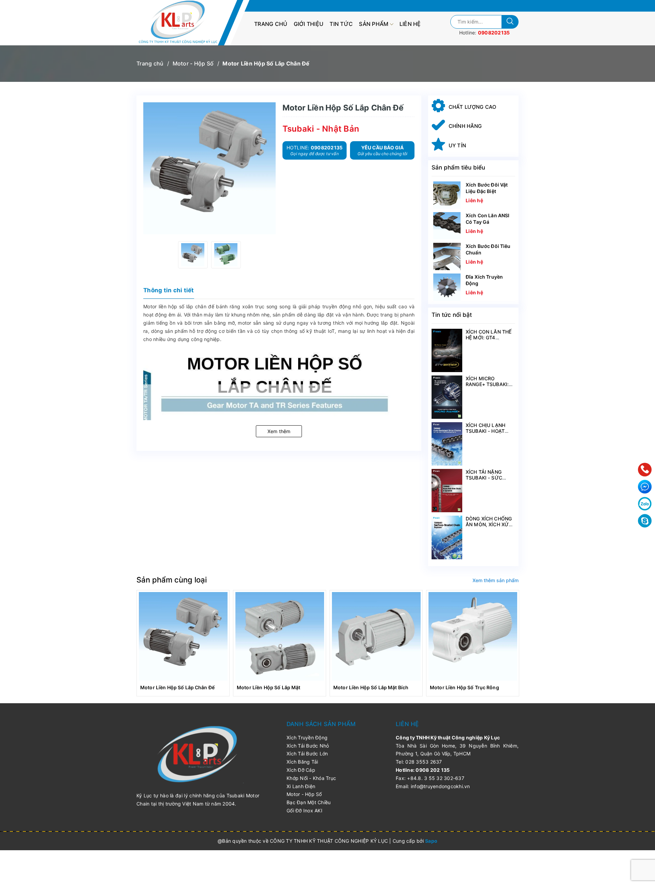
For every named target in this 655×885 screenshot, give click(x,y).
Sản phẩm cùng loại (171, 579)
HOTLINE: (315, 150)
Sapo (431, 841)
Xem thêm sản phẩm (495, 580)
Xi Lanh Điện (301, 786)
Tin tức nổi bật (452, 314)
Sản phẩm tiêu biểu (458, 167)
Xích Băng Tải (302, 762)
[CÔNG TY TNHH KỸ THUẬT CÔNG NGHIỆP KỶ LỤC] (197, 754)
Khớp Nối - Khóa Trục (311, 778)
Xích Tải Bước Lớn (307, 753)
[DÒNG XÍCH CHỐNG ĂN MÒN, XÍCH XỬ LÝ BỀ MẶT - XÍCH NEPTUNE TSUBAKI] (447, 537)
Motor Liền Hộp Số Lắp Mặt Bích (370, 687)
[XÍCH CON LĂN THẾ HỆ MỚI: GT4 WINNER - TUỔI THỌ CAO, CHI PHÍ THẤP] (447, 350)
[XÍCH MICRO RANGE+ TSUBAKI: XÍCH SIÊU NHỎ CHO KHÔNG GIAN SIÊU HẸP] (447, 397)
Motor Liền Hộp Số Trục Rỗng (464, 687)
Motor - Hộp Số (304, 794)
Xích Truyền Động (307, 737)
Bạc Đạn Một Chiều (309, 802)
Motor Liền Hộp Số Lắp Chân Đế (177, 687)
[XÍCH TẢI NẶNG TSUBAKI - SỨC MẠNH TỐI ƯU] (447, 490)
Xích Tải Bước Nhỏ (308, 746)
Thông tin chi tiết (168, 290)
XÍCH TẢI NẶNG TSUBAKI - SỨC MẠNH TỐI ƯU (484, 477)
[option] (192, 254)
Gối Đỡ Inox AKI (304, 810)
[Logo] (181, 22)
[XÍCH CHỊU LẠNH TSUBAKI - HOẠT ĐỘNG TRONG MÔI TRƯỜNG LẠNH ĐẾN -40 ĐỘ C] (447, 444)
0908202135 (494, 32)
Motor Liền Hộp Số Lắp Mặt (269, 687)
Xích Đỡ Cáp (301, 770)
